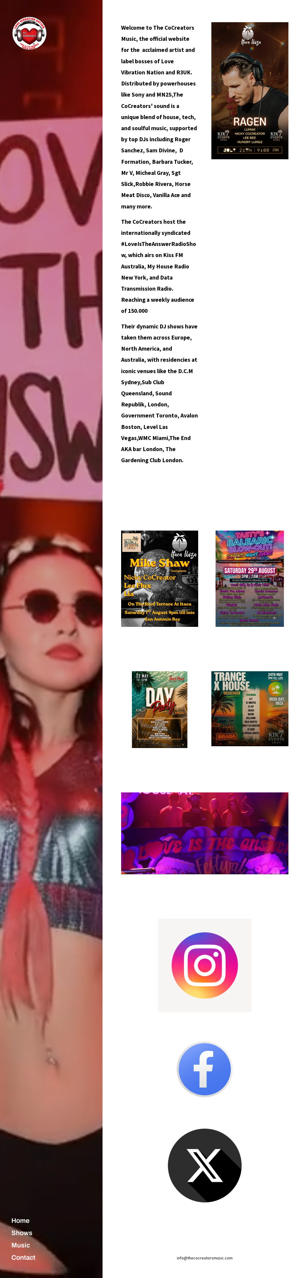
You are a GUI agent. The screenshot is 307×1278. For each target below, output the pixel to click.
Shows (21, 1233)
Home (20, 1220)
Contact (23, 1257)
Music (20, 1245)
